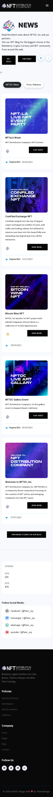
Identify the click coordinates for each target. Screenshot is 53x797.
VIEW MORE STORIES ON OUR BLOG (26, 534)
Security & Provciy (10, 698)
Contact (5, 749)
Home (4, 733)
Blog (4, 744)
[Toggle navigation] (47, 6)
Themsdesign (43, 792)
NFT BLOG (8, 60)
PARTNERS (27, 58)
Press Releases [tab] (33, 85)
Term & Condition (10, 709)
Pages (4, 738)
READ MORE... (37, 247)
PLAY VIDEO (38, 149)
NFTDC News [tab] (12, 85)
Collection (6, 715)
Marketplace (7, 704)
